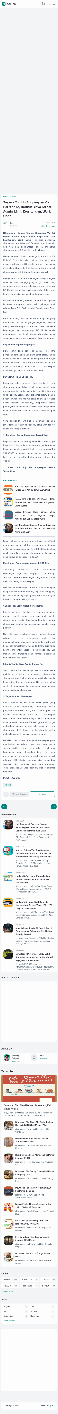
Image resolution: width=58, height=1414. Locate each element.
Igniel (51, 1406)
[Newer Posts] (54, 806)
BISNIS (8, 785)
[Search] (49, 3)
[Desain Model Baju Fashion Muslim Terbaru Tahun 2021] (9, 1146)
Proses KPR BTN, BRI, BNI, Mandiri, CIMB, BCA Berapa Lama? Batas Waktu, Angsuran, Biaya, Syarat (35, 502)
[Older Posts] (4, 806)
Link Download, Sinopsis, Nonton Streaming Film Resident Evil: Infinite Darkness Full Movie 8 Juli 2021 (35, 528)
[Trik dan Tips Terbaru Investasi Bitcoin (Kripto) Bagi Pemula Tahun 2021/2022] (8, 494)
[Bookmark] (6, 795)
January (33, 1311)
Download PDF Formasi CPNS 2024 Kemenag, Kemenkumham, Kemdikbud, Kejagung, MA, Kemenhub (34, 957)
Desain (46, 1279)
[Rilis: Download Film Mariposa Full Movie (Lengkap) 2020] (9, 1162)
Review (45, 1286)
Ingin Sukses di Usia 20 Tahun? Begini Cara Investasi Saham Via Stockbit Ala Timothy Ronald (34, 931)
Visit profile (16, 1061)
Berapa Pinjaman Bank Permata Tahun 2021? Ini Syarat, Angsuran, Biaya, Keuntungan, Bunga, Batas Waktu (35, 515)
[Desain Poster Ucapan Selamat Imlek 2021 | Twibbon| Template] (9, 1212)
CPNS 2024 (27, 1279)
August (7, 1306)
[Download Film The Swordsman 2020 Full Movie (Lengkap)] (9, 1195)
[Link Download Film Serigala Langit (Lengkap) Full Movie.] (9, 1244)
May (5, 1311)
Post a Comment (21, 794)
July (32, 1306)
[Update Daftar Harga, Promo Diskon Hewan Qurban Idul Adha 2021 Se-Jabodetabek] (8, 881)
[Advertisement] (29, 38)
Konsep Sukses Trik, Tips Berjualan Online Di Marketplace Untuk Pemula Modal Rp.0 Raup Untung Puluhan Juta (34, 853)
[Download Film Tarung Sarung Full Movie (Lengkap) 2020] (9, 1179)
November (35, 1316)
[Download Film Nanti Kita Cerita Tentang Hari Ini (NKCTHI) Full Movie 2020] (9, 1130)
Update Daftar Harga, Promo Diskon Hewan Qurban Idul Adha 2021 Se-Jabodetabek (33, 879)
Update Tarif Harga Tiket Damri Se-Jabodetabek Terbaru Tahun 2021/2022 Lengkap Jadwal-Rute (35, 905)
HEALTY (7, 1286)
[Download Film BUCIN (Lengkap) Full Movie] (9, 1261)
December (8, 1316)
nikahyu (9, 4)
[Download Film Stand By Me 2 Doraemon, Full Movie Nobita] (29, 1102)
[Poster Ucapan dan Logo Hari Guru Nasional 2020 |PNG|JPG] (9, 1228)
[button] (48, 226)
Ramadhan (27, 1286)
